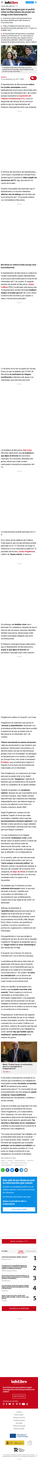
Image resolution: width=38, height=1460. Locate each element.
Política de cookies (19, 1428)
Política (3, 1160)
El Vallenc (5, 762)
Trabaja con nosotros (19, 1417)
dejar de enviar (19, 872)
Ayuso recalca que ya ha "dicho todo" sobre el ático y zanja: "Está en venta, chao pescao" (15, 1297)
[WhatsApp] (4, 1404)
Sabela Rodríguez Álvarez (9, 1270)
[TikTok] (27, 1404)
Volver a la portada (19, 1308)
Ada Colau (27, 450)
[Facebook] (6, 1404)
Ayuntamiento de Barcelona (19, 1163)
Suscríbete (29, 2)
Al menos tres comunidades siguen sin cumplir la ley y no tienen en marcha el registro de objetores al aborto (14, 1267)
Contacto (19, 1412)
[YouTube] (23, 1404)
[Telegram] (17, 1404)
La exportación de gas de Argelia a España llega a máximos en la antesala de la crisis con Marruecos (15, 1287)
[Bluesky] (10, 1404)
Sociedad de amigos (19, 1420)
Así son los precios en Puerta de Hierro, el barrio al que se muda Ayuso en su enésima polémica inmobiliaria (15, 1277)
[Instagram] (20, 1404)
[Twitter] (13, 1404)
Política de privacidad (19, 1426)
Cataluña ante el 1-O (20, 1165)
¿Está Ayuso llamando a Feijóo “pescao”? (14, 1257)
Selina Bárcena (6, 1280)
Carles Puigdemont (27, 551)
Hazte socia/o (19, 1396)
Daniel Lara (5, 1290)
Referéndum (4, 1163)
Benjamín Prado (6, 1259)
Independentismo (20, 1160)
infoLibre (4, 1300)
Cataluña (10, 1160)
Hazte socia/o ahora (19, 1209)
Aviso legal (19, 1423)
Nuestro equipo (19, 1414)
